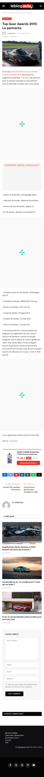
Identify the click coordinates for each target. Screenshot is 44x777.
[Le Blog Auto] (22, 6)
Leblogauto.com (23, 747)
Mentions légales (11, 733)
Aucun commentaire (10, 36)
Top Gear (24, 78)
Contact (8, 740)
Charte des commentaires (14, 735)
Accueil (4, 13)
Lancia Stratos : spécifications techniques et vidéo (31, 489)
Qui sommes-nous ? (12, 738)
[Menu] (3, 6)
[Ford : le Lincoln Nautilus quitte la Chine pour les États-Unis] (22, 603)
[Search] (40, 6)
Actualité (7, 18)
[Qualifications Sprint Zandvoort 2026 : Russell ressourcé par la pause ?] (22, 533)
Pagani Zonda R (29, 352)
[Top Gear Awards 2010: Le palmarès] (22, 54)
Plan (6, 742)
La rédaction (11, 33)
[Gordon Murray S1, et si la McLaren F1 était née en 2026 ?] (22, 568)
